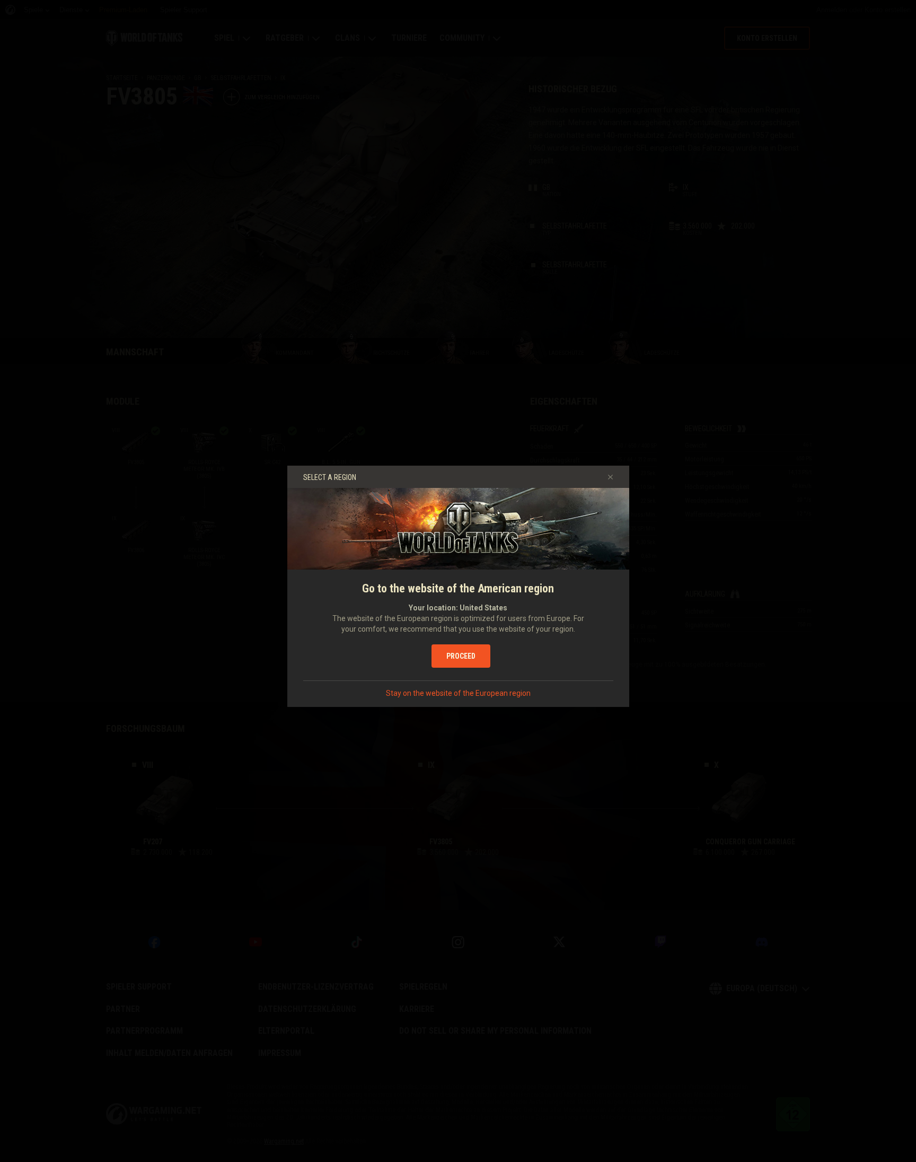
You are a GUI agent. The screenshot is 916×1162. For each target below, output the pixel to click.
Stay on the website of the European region (458, 693)
